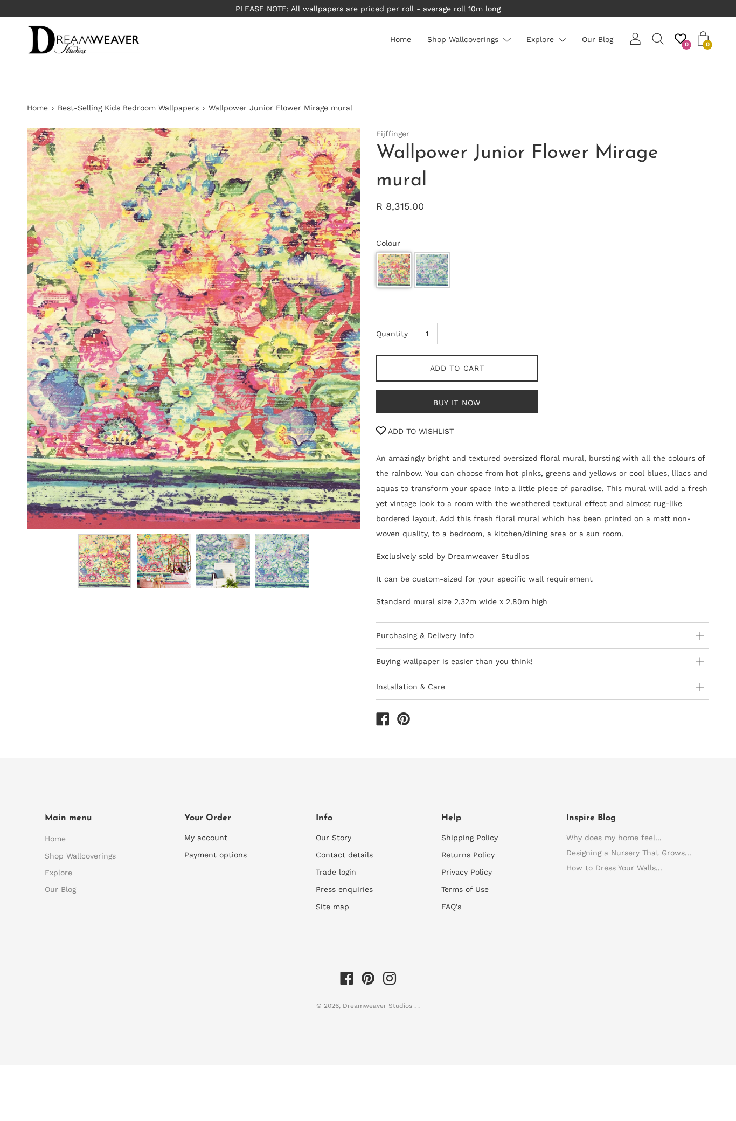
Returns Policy (468, 854)
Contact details (344, 854)
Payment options (215, 854)
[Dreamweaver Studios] (382, 720)
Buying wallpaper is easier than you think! (454, 661)
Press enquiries (344, 889)
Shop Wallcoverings (462, 39)
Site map (332, 906)
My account (205, 837)
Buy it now (457, 402)
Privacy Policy (466, 872)
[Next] (333, 328)
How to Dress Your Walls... (614, 867)
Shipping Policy (469, 837)
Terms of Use (465, 889)
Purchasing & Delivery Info (425, 635)
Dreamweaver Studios (378, 1005)
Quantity (392, 333)
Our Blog (597, 39)
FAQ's (451, 906)
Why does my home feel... (614, 837)
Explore (540, 39)
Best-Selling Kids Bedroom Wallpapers (128, 107)
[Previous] (54, 328)
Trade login (336, 872)
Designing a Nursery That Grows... (628, 852)
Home (400, 39)
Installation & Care (410, 686)
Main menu (68, 818)
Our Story (333, 837)
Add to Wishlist (420, 431)
